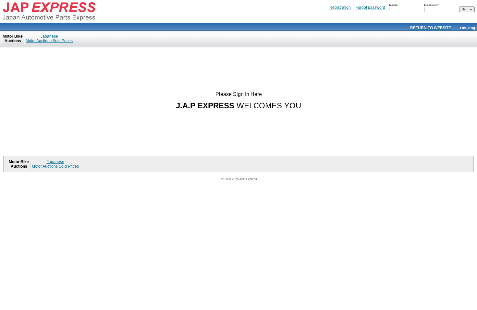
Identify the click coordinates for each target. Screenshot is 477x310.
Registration (340, 7)
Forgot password (370, 7)
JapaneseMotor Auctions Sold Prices (49, 38)
